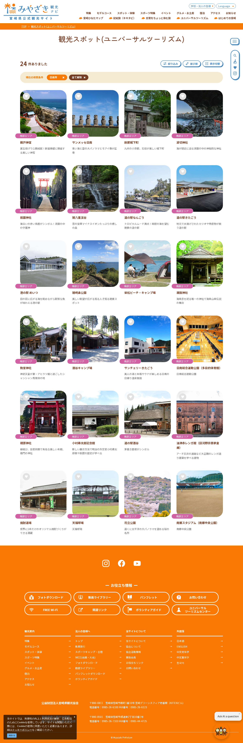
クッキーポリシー (22, 729)
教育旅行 (80, 646)
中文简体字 (183, 652)
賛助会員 (131, 657)
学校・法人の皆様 (201, 6)
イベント (30, 663)
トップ (79, 641)
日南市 (53, 77)
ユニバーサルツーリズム (194, 18)
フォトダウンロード (86, 663)
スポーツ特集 (32, 657)
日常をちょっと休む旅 (158, 18)
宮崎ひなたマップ (93, 18)
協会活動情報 (133, 652)
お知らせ (30, 684)
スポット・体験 (33, 652)
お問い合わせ (133, 668)
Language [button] (224, 6)
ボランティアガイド (86, 679)
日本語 (180, 641)
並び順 (194, 63)
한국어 (180, 663)
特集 (27, 641)
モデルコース (32, 646)
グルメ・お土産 (33, 668)
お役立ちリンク (134, 663)
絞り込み (173, 63)
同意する (12, 735)
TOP (24, 26)
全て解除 (77, 77)
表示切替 (215, 63)
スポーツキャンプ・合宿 (89, 652)
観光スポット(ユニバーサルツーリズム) (53, 26)
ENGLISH (182, 646)
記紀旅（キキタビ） (124, 18)
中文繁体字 (183, 657)
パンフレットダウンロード (90, 673)
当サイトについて (136, 641)
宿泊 (27, 673)
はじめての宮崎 (227, 18)
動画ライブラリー (85, 668)
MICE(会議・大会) (85, 657)
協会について (133, 646)
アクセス (29, 679)
